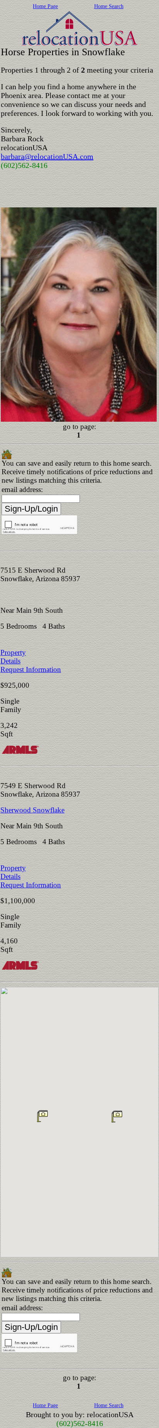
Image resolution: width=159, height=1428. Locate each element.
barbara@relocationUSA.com (47, 156)
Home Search (108, 6)
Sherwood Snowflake (32, 810)
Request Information (30, 669)
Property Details (13, 656)
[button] (42, 1116)
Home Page (45, 6)
